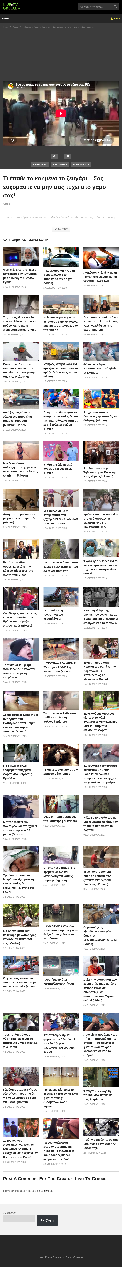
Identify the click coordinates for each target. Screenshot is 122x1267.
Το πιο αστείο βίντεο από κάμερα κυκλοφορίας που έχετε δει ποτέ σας (60, 566)
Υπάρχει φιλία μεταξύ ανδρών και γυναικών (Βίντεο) (57, 468)
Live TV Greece (90, 1178)
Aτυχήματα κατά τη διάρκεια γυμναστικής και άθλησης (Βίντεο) (100, 416)
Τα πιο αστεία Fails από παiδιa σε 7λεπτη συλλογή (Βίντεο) (59, 717)
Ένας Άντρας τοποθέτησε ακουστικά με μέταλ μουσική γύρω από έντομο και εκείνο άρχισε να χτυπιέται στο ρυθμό (100, 774)
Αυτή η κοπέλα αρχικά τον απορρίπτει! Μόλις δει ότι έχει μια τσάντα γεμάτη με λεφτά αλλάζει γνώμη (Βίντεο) (60, 420)
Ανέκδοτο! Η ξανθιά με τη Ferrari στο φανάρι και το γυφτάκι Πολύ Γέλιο (100, 276)
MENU (7, 18)
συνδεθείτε (45, 1190)
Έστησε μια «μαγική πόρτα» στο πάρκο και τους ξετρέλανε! (98, 1095)
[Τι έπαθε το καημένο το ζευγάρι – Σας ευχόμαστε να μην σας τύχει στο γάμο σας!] (21, 256)
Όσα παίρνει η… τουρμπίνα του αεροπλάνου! (54, 614)
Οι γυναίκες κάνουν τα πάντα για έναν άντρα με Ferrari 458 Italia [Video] (19, 982)
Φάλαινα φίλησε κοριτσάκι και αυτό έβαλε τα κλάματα (100, 368)
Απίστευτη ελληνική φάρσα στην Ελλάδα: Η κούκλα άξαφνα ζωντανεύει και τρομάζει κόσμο (59, 1043)
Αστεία (6, 204)
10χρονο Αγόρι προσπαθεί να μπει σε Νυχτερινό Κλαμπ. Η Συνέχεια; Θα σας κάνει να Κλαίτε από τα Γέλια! (20, 1149)
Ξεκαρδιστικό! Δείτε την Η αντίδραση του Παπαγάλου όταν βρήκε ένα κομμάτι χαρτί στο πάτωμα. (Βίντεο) (20, 723)
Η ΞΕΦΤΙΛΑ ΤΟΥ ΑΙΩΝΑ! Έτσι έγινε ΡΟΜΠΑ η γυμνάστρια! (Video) (59, 667)
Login (116, 18)
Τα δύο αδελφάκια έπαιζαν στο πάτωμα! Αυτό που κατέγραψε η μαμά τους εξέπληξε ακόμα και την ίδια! (58, 1151)
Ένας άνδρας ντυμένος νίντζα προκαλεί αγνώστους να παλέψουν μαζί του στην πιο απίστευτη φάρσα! (100, 722)
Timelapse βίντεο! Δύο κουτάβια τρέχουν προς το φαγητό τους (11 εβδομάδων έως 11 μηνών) (60, 1098)
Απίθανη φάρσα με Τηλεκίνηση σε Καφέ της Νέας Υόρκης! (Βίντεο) (99, 472)
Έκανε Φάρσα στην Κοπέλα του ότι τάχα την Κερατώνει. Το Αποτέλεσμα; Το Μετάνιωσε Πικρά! (99, 671)
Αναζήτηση (9, 1212)
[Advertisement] (61, 57)
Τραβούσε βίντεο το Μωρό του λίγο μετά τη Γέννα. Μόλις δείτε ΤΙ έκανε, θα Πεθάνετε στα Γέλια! (18, 883)
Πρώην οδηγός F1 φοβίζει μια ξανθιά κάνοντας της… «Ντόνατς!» (101, 1144)
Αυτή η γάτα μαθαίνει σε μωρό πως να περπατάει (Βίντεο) (20, 518)
